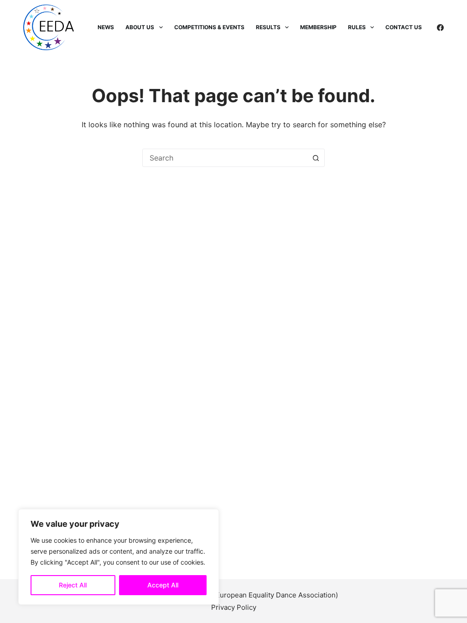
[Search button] (315, 157)
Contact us (403, 27)
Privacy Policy (233, 607)
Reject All (73, 585)
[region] (118, 557)
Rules (357, 27)
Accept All (162, 585)
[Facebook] (440, 27)
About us (139, 27)
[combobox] (225, 158)
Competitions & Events (209, 27)
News (106, 27)
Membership (318, 27)
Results (268, 27)
